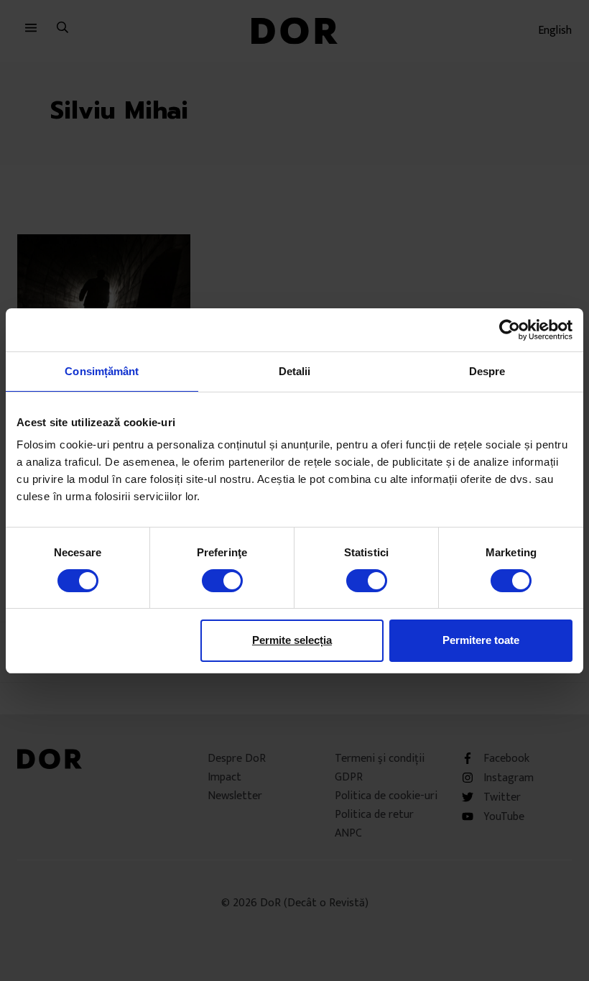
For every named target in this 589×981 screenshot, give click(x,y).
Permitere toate (480, 640)
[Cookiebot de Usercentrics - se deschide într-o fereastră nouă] (509, 329)
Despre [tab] (487, 370)
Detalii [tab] (295, 370)
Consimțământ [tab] (102, 370)
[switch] (222, 580)
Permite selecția (292, 640)
